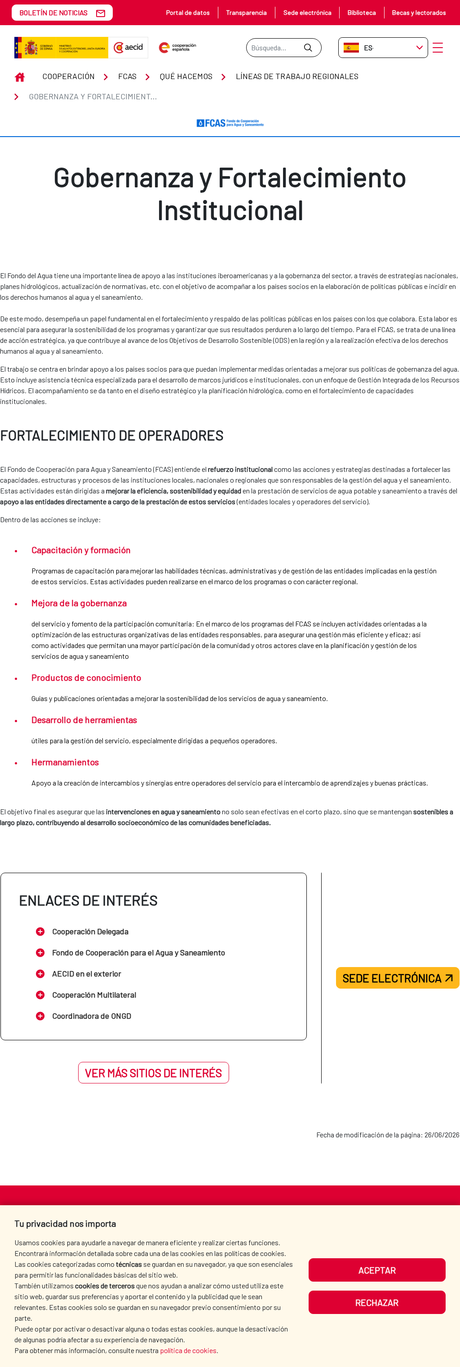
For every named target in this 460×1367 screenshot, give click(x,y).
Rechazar (376, 1302)
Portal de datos (188, 12)
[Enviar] (308, 47)
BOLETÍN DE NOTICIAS (53, 12)
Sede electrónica (307, 12)
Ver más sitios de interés (153, 1072)
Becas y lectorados (419, 12)
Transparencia (246, 12)
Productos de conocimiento (86, 677)
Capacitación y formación (81, 549)
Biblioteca (362, 12)
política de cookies (188, 1350)
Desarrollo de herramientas (84, 719)
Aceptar (377, 1270)
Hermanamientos (65, 761)
